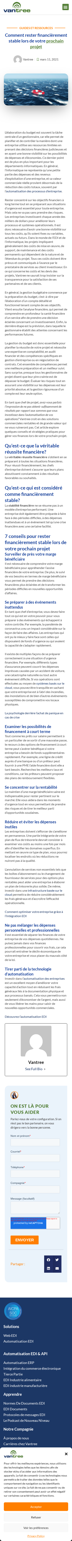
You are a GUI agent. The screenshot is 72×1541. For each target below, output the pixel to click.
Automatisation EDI (18, 1341)
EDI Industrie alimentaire (22, 1380)
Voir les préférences (36, 1528)
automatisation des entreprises (44, 978)
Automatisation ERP (18, 1363)
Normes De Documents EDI (24, 1403)
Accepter (36, 1506)
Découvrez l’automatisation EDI (26, 1016)
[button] (66, 1454)
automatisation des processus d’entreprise (34, 191)
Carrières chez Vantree (20, 1444)
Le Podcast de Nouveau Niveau (26, 1420)
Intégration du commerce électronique (32, 1368)
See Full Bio (33, 1069)
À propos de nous (16, 1438)
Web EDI (10, 1335)
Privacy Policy (36, 1536)
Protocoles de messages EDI (24, 1415)
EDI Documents (15, 1409)
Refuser (36, 1517)
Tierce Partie (13, 1374)
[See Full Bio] (44, 1069)
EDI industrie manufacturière (25, 1385)
